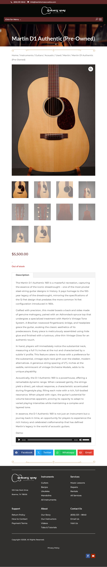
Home (15, 55)
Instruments (26, 55)
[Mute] (80, 440)
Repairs (74, 487)
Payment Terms (19, 523)
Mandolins (46, 495)
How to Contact (19, 519)
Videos (44, 523)
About (44, 508)
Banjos (44, 487)
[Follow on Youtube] (93, 556)
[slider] (86, 439)
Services (74, 476)
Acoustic (49, 55)
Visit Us (74, 523)
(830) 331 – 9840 (78, 515)
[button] (90, 69)
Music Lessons (77, 483)
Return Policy (18, 515)
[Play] (19, 440)
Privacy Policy (53, 548)
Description (22, 275)
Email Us (74, 519)
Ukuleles (45, 491)
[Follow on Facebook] (88, 556)
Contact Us (76, 508)
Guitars (39, 55)
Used (58, 55)
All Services (76, 495)
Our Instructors (48, 519)
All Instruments (48, 500)
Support (16, 508)
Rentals (74, 491)
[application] (53, 439)
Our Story (45, 515)
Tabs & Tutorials (49, 527)
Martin (66, 55)
